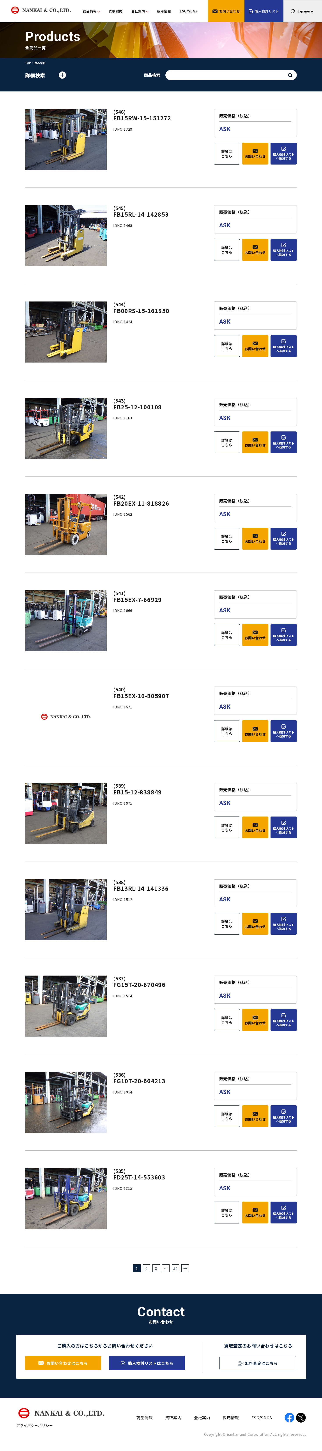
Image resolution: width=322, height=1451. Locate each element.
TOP (28, 62)
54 (175, 1268)
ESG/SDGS (261, 1417)
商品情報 (90, 11)
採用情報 (164, 11)
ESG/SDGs (188, 11)
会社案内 (202, 1417)
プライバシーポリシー (34, 1425)
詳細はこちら (226, 154)
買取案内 (115, 11)
